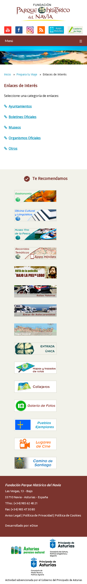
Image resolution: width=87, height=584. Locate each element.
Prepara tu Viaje (26, 74)
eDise (34, 525)
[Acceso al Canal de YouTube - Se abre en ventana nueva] (8, 33)
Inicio (7, 74)
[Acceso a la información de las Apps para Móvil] (56, 33)
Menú (43, 41)
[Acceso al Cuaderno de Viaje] (75, 33)
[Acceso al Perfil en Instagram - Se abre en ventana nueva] (30, 33)
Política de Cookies (68, 515)
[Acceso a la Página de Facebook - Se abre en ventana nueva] (19, 33)
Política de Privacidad (38, 515)
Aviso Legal (13, 515)
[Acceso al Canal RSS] (41, 33)
